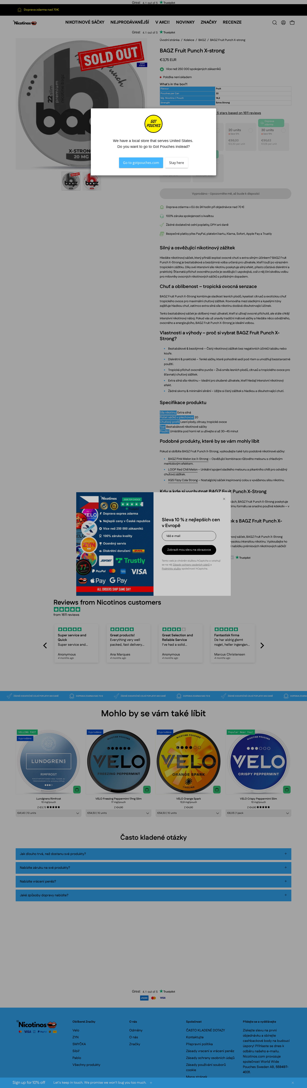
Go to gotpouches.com (141, 162)
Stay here (176, 162)
